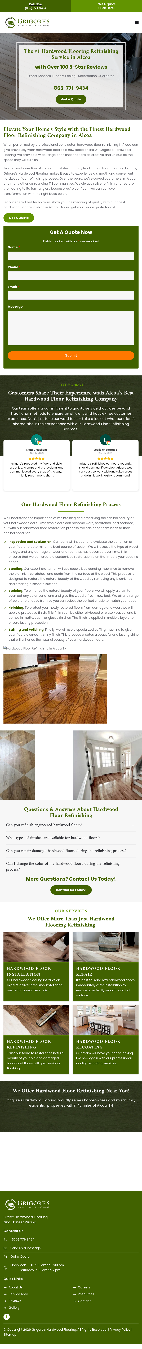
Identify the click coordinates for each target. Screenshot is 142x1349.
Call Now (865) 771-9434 (35, 6)
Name (14, 247)
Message (16, 306)
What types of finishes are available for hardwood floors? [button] (53, 838)
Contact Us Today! (71, 890)
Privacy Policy (120, 1329)
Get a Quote (71, 99)
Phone (14, 267)
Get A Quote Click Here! (107, 6)
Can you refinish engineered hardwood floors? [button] (44, 825)
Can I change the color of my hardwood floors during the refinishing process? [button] (63, 867)
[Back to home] (27, 22)
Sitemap (9, 1334)
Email (13, 287)
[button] (137, 22)
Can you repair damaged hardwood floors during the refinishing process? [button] (66, 851)
